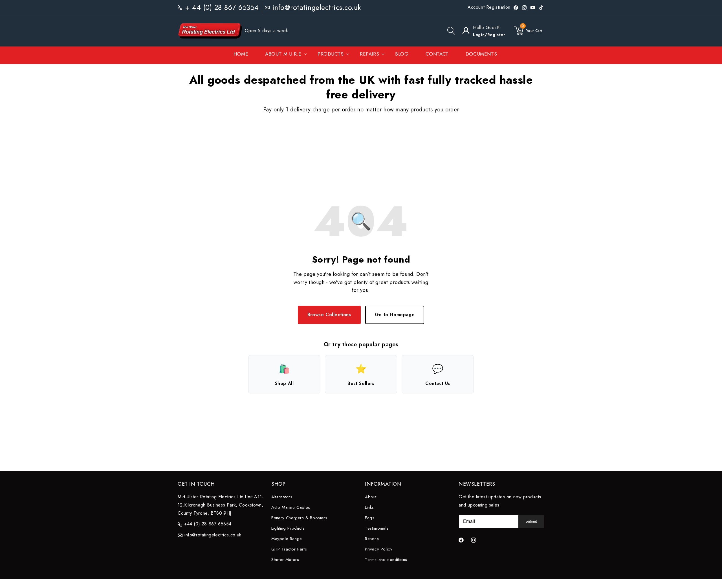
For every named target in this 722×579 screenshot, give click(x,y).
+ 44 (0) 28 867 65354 (222, 7)
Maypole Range (286, 539)
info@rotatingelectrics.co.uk (316, 7)
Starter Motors (285, 559)
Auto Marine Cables (290, 507)
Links (369, 507)
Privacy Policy (378, 549)
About (371, 497)
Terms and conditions (386, 559)
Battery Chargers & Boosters (299, 518)
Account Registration (489, 7)
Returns (372, 539)
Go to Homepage (395, 314)
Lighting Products (288, 528)
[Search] (451, 31)
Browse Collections (329, 314)
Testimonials (377, 528)
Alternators (281, 497)
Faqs (369, 518)
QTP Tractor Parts (289, 549)
